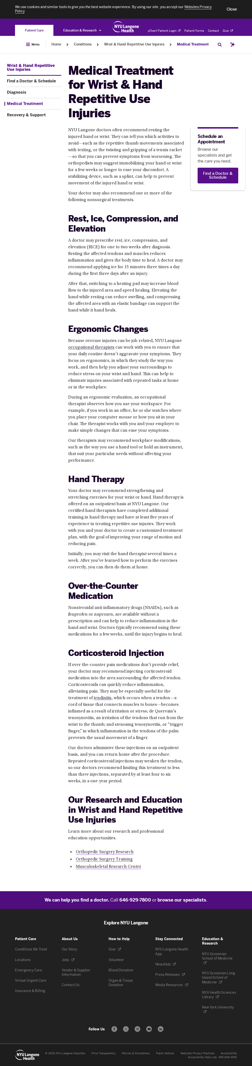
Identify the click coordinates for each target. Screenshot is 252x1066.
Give (226, 30)
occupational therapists (91, 347)
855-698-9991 (228, 1057)
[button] (232, 9)
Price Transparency (104, 1053)
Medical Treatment (193, 44)
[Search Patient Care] (219, 44)
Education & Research (80, 30)
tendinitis (102, 698)
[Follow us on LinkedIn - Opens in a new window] (160, 1029)
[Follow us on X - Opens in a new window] (126, 1029)
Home (56, 44)
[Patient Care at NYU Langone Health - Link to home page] (126, 27)
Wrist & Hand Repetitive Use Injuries (134, 44)
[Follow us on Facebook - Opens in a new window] (114, 1029)
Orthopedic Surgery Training (104, 859)
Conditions (83, 44)
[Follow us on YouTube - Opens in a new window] (149, 1029)
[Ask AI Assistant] (232, 44)
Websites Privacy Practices (197, 1053)
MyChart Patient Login (161, 30)
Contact (213, 30)
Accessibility (229, 1053)
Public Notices (165, 1053)
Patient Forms (194, 30)
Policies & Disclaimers (136, 1053)
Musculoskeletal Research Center (108, 867)
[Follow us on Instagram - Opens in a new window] (137, 1029)
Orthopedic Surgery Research (105, 852)
